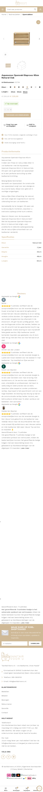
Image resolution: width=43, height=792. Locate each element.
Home (4, 14)
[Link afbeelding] (13, 657)
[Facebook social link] (3, 757)
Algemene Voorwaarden (31, 767)
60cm (39, 261)
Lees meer (25, 448)
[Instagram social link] (8, 757)
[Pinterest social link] (14, 757)
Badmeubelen (14, 14)
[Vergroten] (5, 54)
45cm (39, 252)
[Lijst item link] (21, 691)
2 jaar (39, 247)
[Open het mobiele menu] (3, 9)
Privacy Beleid (17, 769)
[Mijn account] (40, 9)
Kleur (4, 87)
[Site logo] (21, 3)
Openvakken (27, 14)
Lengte (5, 92)
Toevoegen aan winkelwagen (17, 115)
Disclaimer (28, 769)
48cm (39, 256)
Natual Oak (37, 243)
